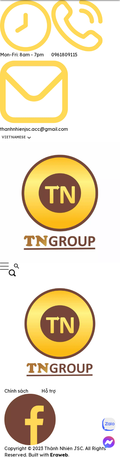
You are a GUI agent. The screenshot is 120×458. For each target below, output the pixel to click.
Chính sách (16, 391)
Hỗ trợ (48, 391)
